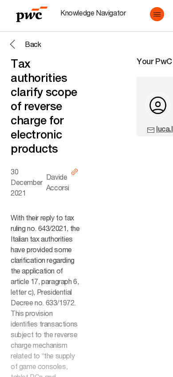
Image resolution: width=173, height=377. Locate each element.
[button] (157, 14)
